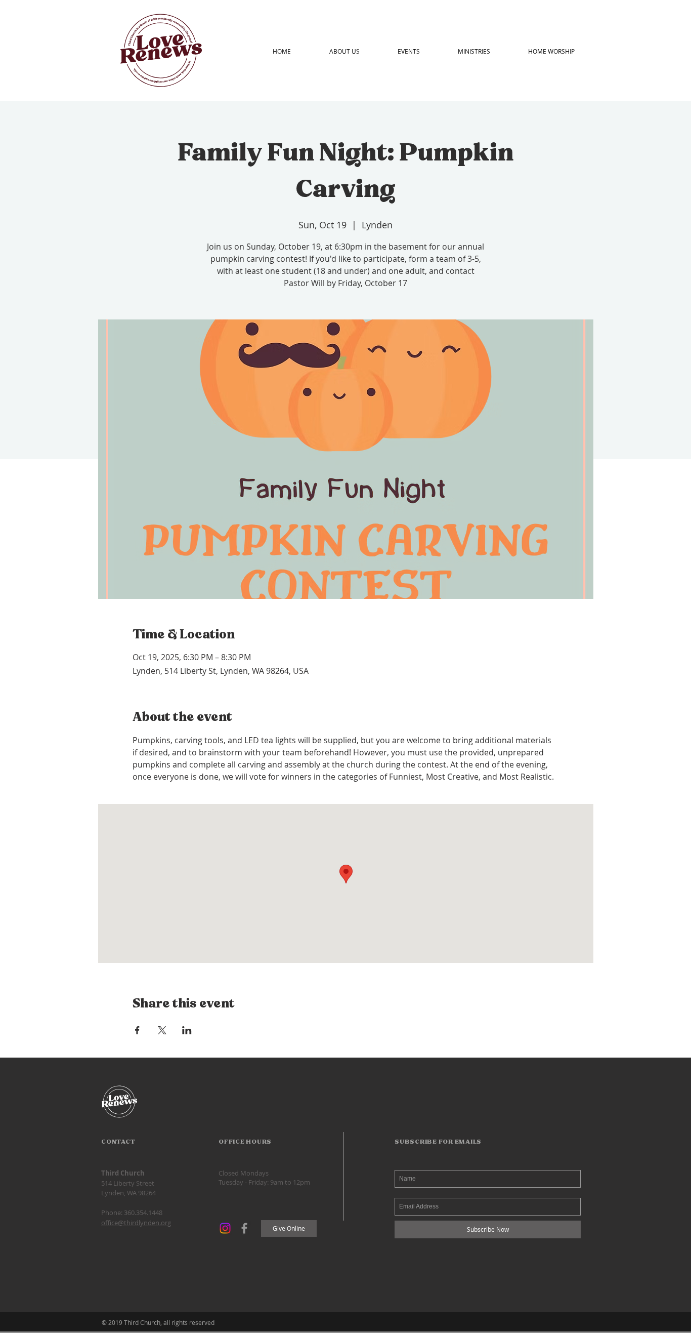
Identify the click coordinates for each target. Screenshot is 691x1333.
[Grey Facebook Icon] (244, 1228)
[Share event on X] (162, 1030)
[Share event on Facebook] (137, 1030)
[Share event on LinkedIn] (187, 1030)
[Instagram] (225, 1228)
